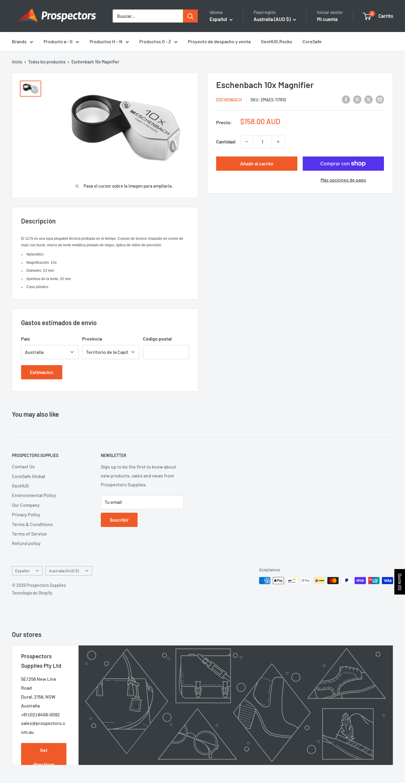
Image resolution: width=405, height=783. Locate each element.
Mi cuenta (327, 19)
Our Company (26, 505)
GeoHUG (20, 485)
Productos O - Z (155, 41)
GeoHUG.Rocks (276, 41)
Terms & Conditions (32, 524)
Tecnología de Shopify (32, 592)
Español (22, 570)
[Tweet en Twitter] (368, 99)
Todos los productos (47, 61)
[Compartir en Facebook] (346, 99)
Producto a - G (58, 41)
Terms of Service (29, 533)
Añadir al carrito (256, 163)
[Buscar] (190, 16)
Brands (19, 41)
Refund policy (26, 543)
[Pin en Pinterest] (357, 99)
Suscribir (119, 519)
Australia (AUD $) (64, 570)
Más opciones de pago (343, 180)
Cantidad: (226, 141)
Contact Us (23, 466)
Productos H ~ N (106, 41)
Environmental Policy (34, 495)
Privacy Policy (26, 514)
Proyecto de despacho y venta (219, 41)
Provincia (92, 338)
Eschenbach (229, 99)
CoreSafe (312, 41)
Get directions (44, 757)
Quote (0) (399, 581)
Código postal (157, 338)
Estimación (41, 372)
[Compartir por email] (380, 99)
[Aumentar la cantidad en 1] (278, 141)
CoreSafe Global (28, 476)
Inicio (17, 61)
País (25, 338)
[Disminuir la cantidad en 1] (246, 141)
